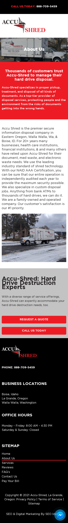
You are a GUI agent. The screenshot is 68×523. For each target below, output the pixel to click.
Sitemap (34, 503)
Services (8, 462)
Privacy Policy (26, 499)
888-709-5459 (46, 6)
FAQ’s (6, 471)
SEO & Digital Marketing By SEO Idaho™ (34, 513)
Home (6, 453)
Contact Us (9, 476)
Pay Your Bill (10, 481)
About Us (8, 458)
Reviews (7, 467)
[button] (64, 26)
